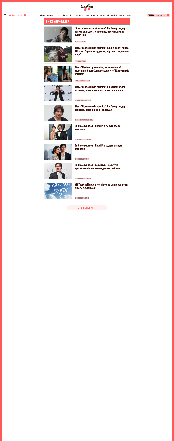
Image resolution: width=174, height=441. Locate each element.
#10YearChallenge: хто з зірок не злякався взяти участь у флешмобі (101, 186)
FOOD (87, 15)
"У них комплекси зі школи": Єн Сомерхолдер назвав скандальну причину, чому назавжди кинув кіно (100, 31)
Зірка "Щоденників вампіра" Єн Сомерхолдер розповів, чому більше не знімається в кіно (100, 88)
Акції (129, 15)
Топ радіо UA (112, 15)
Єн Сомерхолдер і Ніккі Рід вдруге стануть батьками (98, 147)
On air (102, 15)
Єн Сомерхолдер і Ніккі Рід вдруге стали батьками (97, 127)
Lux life (122, 15)
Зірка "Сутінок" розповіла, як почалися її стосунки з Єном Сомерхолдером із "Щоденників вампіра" (102, 70)
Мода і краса (67, 15)
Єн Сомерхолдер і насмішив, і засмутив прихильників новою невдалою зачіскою (97, 166)
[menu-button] (5, 15)
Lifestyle (94, 15)
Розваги (50, 15)
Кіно (58, 15)
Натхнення (78, 15)
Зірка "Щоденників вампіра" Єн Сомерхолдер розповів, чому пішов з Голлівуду (100, 108)
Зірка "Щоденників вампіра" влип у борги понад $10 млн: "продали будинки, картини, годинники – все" (102, 51)
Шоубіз (42, 15)
